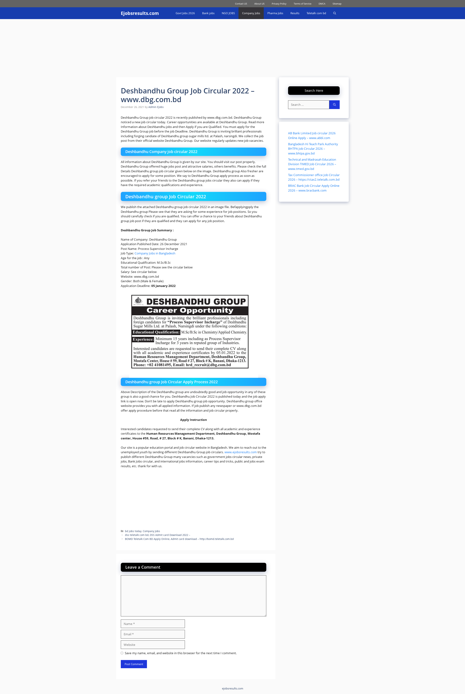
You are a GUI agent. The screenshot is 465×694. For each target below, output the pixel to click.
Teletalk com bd (316, 13)
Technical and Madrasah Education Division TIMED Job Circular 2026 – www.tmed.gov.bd (312, 164)
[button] (335, 13)
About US (259, 3)
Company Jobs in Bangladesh (155, 253)
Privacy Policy (279, 3)
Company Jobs (251, 13)
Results (294, 13)
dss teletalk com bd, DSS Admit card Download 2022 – (157, 535)
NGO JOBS (228, 13)
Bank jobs (208, 13)
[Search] (334, 104)
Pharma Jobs (275, 13)
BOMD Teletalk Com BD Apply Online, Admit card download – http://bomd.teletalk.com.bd (179, 539)
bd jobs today (133, 531)
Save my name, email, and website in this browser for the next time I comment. (181, 653)
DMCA (322, 3)
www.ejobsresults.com (241, 452)
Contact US (241, 3)
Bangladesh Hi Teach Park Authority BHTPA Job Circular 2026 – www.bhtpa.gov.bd (313, 148)
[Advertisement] (232, 46)
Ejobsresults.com (140, 13)
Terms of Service (302, 3)
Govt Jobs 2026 (185, 13)
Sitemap (337, 3)
